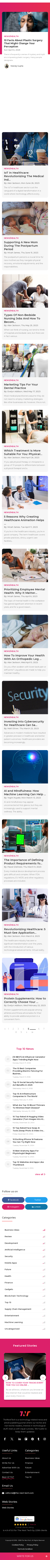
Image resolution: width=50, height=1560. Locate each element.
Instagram (14, 1207)
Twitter (37, 1200)
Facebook (14, 1200)
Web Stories (8, 1507)
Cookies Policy (18, 1545)
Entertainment (32, 1472)
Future (28, 1467)
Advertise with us (11, 1467)
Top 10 (28, 1477)
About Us (6, 1458)
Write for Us (8, 1463)
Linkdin (37, 1207)
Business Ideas (32, 1458)
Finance (29, 1463)
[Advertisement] (25, 101)
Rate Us (33, 1524)
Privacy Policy (32, 1545)
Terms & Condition (25, 1549)
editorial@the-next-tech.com (19, 1493)
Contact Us (7, 1472)
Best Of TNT (8, 1477)
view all (39, 1174)
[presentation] (5, 1377)
